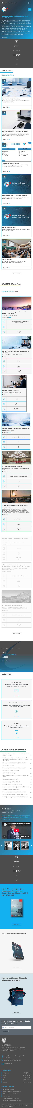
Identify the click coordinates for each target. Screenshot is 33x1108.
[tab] (8, 75)
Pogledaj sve (16, 274)
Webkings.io (9, 1106)
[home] (5, 9)
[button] (29, 9)
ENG (30, 3)
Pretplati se (16, 924)
